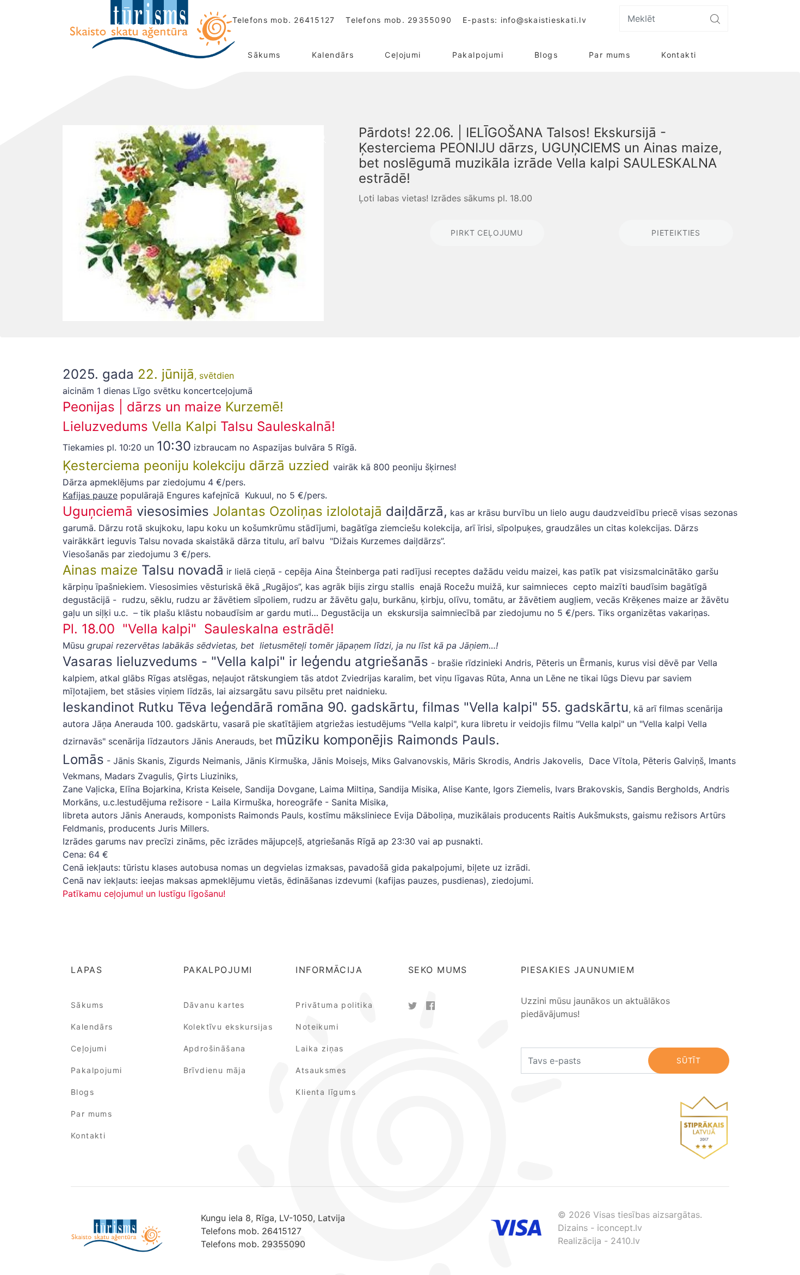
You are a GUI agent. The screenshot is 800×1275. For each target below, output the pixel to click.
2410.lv (625, 1240)
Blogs (546, 54)
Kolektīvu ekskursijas (228, 1026)
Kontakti (678, 54)
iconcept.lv (619, 1227)
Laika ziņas (319, 1048)
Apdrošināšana (214, 1048)
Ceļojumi (403, 54)
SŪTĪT (688, 1060)
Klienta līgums (326, 1092)
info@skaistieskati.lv (544, 19)
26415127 (314, 19)
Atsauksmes (321, 1070)
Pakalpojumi (477, 54)
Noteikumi (317, 1026)
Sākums (264, 54)
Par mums (609, 54)
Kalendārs (333, 54)
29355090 (430, 19)
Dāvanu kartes (214, 1004)
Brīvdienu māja (215, 1070)
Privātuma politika (334, 1004)
